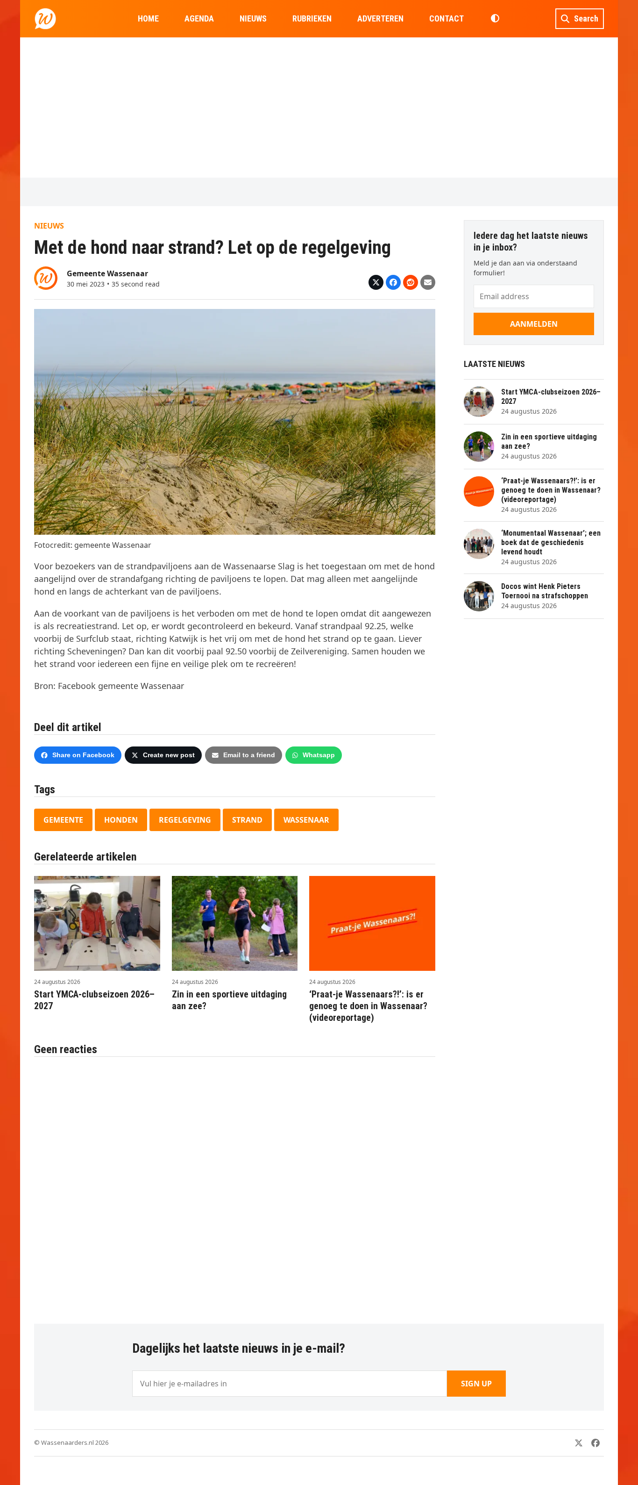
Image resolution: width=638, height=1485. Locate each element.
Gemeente (63, 820)
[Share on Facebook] (393, 282)
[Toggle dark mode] (494, 18)
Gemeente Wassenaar (107, 273)
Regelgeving (185, 820)
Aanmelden (534, 324)
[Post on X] (376, 282)
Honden (121, 820)
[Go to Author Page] (45, 277)
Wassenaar (306, 820)
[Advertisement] (319, 107)
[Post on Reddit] (410, 282)
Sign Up (476, 1383)
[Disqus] (234, 1185)
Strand (247, 820)
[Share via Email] (427, 282)
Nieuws (49, 226)
